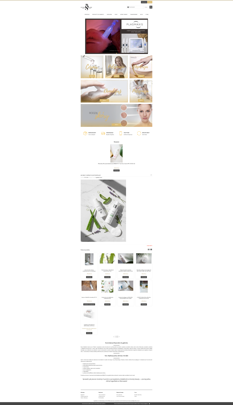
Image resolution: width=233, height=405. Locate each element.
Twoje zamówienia (102, 394)
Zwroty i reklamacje (84, 397)
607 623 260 (123, 400)
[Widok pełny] (151, 250)
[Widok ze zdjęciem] (149, 250)
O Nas (135, 396)
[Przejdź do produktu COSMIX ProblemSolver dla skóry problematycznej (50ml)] (143, 288)
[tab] (116, 53)
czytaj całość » (149, 245)
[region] (116, 36)
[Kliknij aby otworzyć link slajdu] (116, 36)
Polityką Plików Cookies (110, 403)
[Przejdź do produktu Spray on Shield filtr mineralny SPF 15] (89, 288)
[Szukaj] (151, 7)
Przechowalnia (101, 397)
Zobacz (92, 76)
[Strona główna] (103, 7)
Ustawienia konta (102, 396)
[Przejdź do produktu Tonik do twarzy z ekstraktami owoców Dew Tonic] (107, 261)
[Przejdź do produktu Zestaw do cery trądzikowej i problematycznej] (107, 288)
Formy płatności (119, 394)
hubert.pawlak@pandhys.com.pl (133, 400)
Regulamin (82, 394)
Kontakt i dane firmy (138, 394)
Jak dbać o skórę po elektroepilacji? (91, 175)
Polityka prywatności (84, 396)
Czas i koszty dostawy (120, 396)
